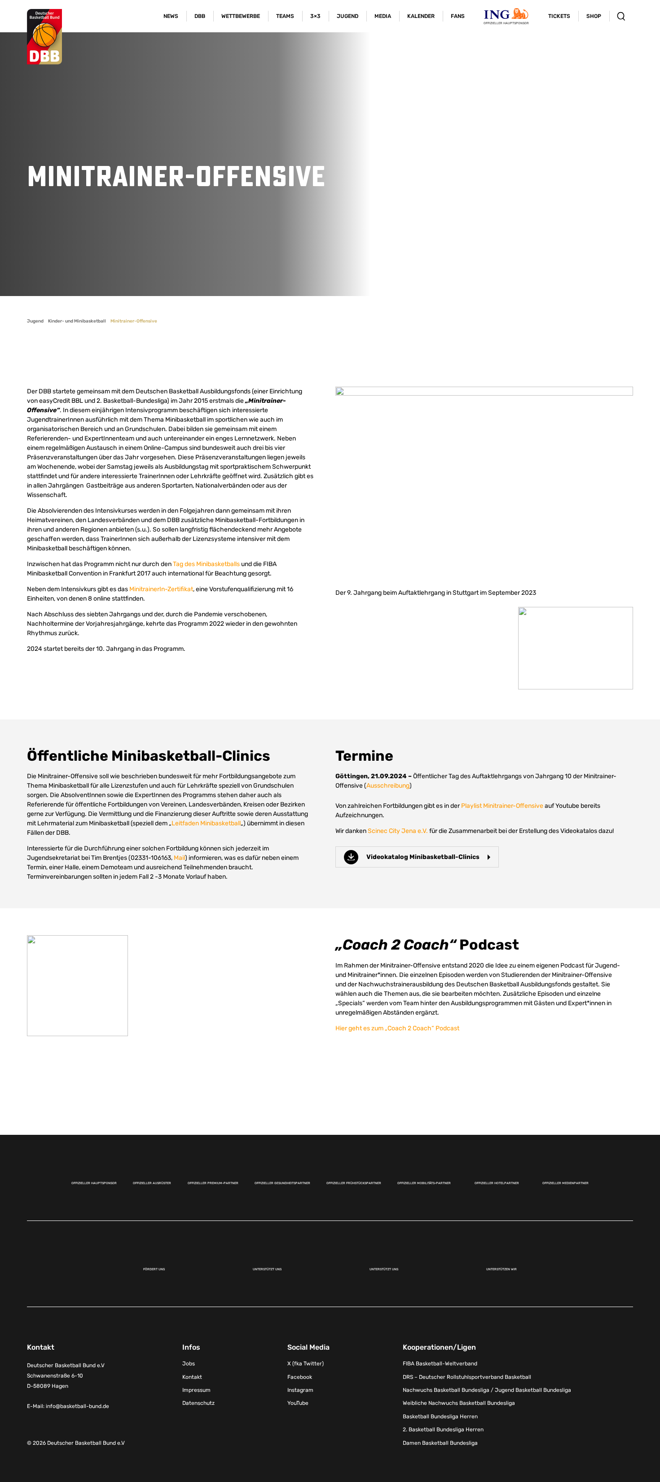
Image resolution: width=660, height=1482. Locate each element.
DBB (199, 16)
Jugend (347, 16)
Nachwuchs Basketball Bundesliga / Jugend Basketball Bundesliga (487, 1390)
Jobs (188, 1363)
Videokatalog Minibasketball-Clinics (423, 857)
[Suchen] (621, 16)
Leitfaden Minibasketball (206, 823)
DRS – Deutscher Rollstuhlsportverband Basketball (467, 1377)
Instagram (300, 1390)
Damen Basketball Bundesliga (440, 1443)
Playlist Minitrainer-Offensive (502, 806)
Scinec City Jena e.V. (398, 831)
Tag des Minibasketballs (206, 564)
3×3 (315, 16)
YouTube (297, 1403)
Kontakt (192, 1377)
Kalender (421, 16)
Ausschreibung (387, 785)
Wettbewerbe (240, 16)
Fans (458, 16)
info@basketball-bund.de (77, 1406)
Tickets (559, 16)
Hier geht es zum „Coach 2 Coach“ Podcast (397, 1028)
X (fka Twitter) (305, 1363)
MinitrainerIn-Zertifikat (161, 589)
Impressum (196, 1390)
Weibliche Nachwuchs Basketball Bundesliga (459, 1403)
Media (382, 16)
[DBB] (44, 37)
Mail (179, 858)
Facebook (299, 1377)
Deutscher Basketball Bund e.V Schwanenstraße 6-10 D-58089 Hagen (66, 1375)
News (170, 16)
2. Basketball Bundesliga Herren (443, 1429)
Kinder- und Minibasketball (77, 321)
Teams (285, 16)
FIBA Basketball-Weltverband (440, 1363)
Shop (593, 16)
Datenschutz (198, 1403)
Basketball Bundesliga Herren (440, 1416)
